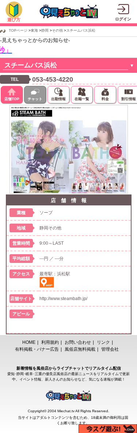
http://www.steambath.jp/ (63, 298)
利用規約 (50, 342)
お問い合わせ (78, 342)
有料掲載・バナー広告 (37, 349)
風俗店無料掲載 (80, 349)
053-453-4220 (52, 79)
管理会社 (110, 349)
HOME (28, 342)
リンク (103, 342)
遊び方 (13, 19)
